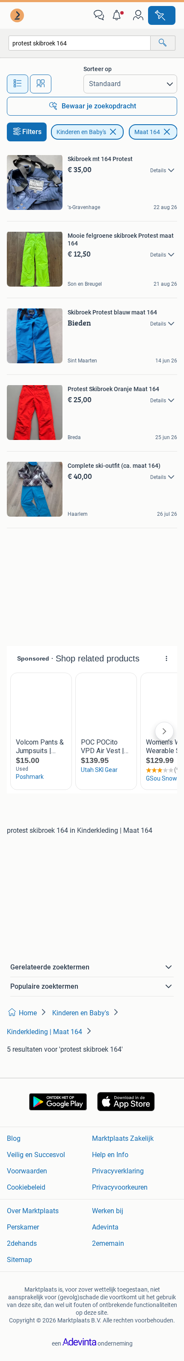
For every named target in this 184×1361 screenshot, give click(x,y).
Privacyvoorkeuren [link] (120, 1187)
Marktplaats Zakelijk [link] (123, 1138)
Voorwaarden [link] (27, 1171)
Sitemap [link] (19, 1260)
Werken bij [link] (107, 1211)
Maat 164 (147, 132)
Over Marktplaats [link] (33, 1211)
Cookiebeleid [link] (26, 1187)
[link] (18, 15)
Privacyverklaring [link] (118, 1171)
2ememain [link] (108, 1243)
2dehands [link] (22, 1243)
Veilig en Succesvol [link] (36, 1155)
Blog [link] (14, 1138)
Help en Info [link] (110, 1155)
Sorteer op (97, 69)
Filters (32, 132)
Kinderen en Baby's (81, 132)
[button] (118, 15)
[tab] (17, 84)
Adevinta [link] (105, 1227)
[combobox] (80, 43)
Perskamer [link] (23, 1227)
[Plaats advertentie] (161, 15)
